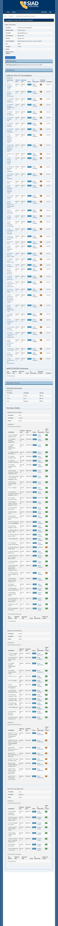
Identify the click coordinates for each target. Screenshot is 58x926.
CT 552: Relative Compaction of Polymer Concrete (10, 343)
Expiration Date (23, 80)
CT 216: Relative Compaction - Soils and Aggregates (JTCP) (10, 189)
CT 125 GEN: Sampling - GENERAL (10, 125)
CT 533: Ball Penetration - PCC (10, 315)
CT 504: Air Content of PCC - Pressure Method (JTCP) (10, 284)
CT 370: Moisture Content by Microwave (9, 271)
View (42, 395)
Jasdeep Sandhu (39, 817)
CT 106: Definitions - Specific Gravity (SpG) (10, 94)
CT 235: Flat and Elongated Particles (10, 237)
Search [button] (14, 12)
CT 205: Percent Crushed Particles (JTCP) (9, 161)
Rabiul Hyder (41, 497)
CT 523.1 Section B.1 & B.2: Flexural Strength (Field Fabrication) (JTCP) (10, 298)
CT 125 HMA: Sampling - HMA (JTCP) (10, 130)
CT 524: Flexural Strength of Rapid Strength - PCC (10, 308)
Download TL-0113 (10, 57)
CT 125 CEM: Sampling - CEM (10, 119)
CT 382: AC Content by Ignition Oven (10, 278)
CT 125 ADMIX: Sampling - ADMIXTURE (10, 100)
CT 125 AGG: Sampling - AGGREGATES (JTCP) (10, 107)
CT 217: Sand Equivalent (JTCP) (10, 197)
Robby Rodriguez (35, 85)
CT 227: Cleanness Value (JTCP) (10, 211)
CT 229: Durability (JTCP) (9, 217)
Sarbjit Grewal (39, 435)
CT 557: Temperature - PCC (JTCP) (10, 354)
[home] (50, 12)
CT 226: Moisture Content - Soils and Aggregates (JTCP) (10, 204)
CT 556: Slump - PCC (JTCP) (10, 349)
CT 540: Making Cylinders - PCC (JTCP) (10, 328)
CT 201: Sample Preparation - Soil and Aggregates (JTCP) (10, 138)
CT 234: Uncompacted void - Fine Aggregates (10, 231)
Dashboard (11, 16)
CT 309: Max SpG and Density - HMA (10, 260)
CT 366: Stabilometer (10, 265)
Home (8, 12)
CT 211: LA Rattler (9, 182)
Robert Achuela (40, 439)
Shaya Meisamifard (40, 654)
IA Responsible (36, 80)
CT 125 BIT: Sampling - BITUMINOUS (10, 113)
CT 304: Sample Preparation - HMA (10, 248)
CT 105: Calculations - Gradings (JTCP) (10, 87)
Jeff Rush (40, 547)
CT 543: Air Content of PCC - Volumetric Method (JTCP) (10, 335)
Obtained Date (17, 80)
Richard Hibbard (39, 556)
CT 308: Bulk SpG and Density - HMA (10, 255)
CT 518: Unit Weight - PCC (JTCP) (10, 290)
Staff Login (44, 12)
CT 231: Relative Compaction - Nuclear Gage (10, 224)
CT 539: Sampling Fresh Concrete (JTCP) (10, 322)
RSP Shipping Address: (12, 65)
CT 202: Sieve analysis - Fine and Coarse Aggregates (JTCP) (10, 148)
